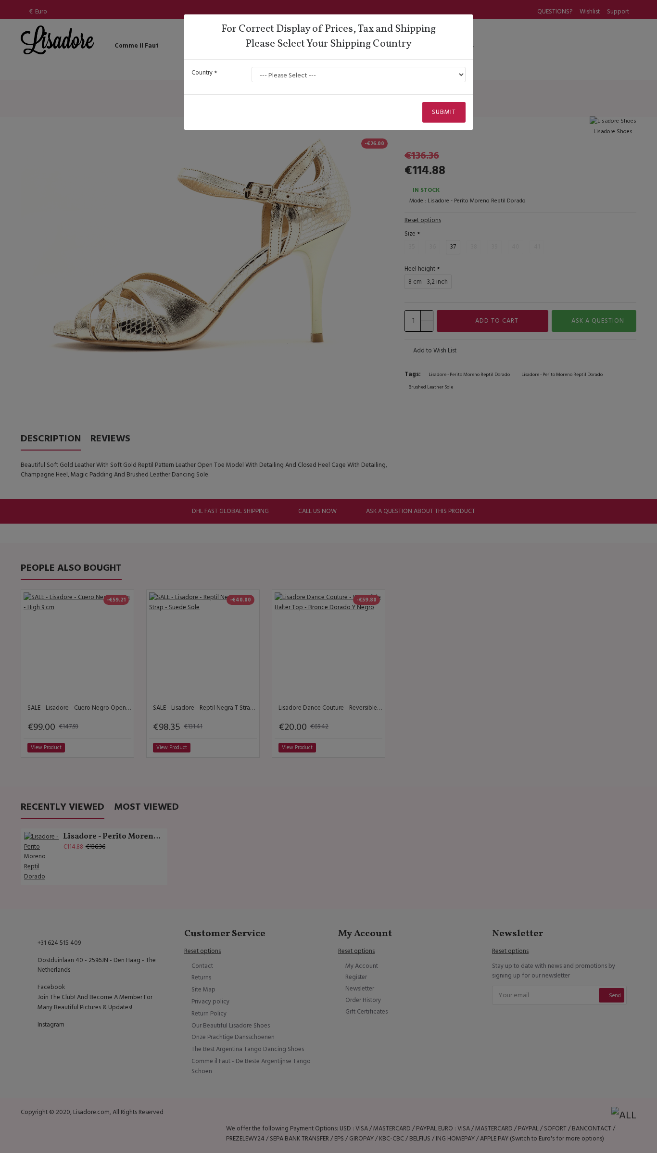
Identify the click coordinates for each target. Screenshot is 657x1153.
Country (202, 72)
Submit (444, 112)
